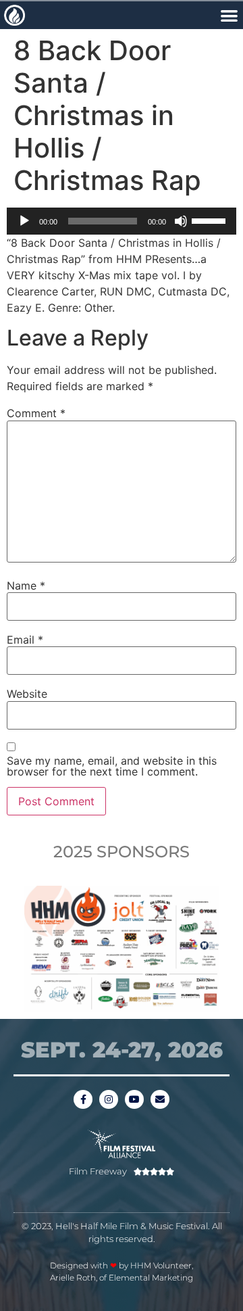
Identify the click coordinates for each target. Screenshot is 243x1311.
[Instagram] (108, 1099)
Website (27, 693)
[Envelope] (160, 1099)
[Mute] (181, 221)
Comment (36, 413)
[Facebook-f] (83, 1099)
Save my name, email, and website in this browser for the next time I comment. (112, 766)
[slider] (211, 220)
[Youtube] (134, 1099)
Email (25, 639)
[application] (121, 221)
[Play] (24, 221)
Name (26, 585)
